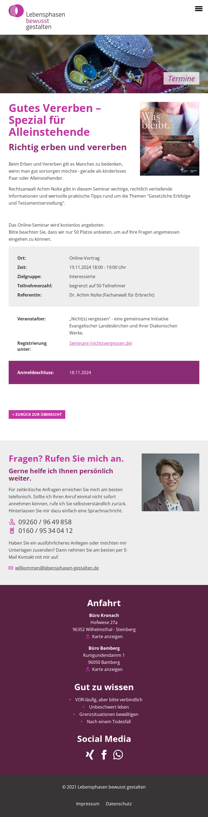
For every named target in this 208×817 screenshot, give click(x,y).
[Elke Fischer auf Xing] (90, 755)
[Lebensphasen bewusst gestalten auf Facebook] (104, 755)
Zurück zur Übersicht (37, 414)
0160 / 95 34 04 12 (45, 530)
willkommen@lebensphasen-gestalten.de (57, 568)
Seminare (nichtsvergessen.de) (100, 343)
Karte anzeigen (107, 636)
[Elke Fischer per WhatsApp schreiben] (118, 755)
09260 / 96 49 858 (45, 521)
